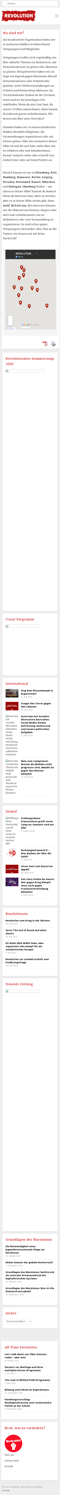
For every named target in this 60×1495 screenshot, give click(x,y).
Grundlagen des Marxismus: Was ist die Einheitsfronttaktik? (30, 1290)
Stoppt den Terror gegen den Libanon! (36, 705)
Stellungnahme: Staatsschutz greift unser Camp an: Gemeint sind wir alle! (37, 823)
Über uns (9, 1455)
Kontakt (9, 1466)
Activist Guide (12, 1460)
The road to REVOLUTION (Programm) (27, 1380)
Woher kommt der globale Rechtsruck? (29, 1262)
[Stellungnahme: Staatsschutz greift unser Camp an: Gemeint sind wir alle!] (12, 831)
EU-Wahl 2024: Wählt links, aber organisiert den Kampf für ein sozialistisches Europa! (25, 946)
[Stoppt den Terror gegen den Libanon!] (12, 706)
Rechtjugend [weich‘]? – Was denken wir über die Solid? (36, 853)
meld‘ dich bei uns (15, 205)
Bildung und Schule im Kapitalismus (27, 1389)
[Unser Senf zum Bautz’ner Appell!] (12, 869)
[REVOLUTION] (18, 15)
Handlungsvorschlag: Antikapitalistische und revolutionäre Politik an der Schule (28, 1402)
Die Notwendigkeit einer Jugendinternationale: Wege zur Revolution (25, 1249)
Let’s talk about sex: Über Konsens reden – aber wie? (26, 1356)
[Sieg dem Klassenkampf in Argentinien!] (12, 693)
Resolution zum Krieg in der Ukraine (28, 920)
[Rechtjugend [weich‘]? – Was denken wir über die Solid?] (12, 853)
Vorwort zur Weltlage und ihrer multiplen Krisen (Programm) (24, 1369)
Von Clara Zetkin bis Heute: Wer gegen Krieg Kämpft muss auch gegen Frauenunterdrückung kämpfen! (37, 885)
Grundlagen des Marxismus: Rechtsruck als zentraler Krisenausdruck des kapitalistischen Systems (30, 1275)
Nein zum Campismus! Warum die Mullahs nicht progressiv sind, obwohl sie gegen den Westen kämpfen (37, 767)
